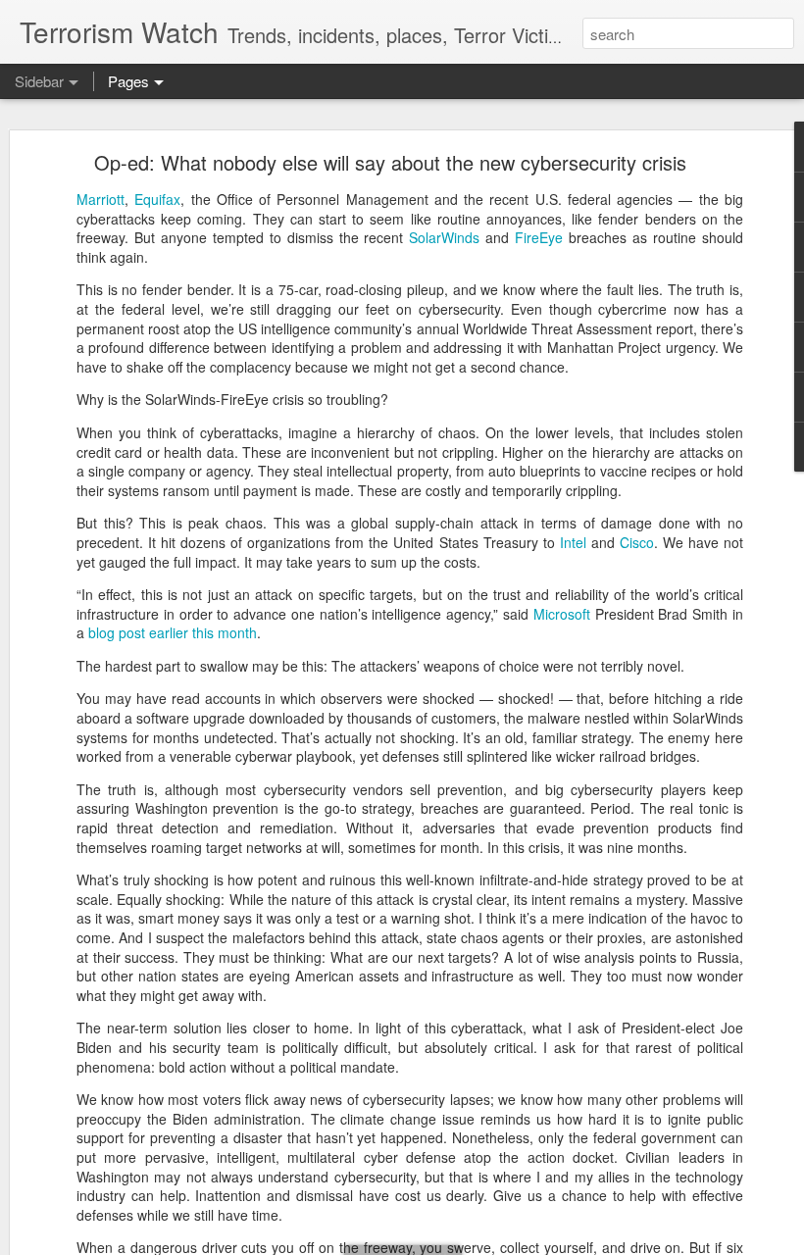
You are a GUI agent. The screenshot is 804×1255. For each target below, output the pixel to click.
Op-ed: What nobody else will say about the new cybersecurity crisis (390, 162)
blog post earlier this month (172, 632)
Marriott (100, 199)
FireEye (539, 237)
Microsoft (561, 614)
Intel (573, 542)
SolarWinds (442, 237)
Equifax (157, 199)
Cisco (637, 542)
